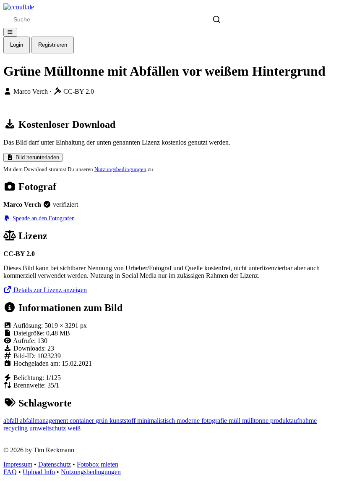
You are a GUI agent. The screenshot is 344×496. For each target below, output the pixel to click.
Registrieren (52, 45)
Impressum (17, 464)
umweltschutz (48, 428)
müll (235, 420)
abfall (11, 420)
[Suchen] (216, 19)
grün (102, 420)
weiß (74, 428)
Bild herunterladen (36, 157)
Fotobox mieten (97, 464)
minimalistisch (157, 420)
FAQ (10, 471)
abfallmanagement (45, 420)
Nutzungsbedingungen (120, 169)
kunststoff (123, 420)
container (83, 420)
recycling (16, 428)
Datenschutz (54, 464)
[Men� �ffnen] (10, 32)
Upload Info (39, 471)
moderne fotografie (203, 420)
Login (16, 45)
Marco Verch (31, 91)
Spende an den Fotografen (43, 218)
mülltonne (256, 420)
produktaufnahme (293, 420)
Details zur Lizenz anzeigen (49, 289)
